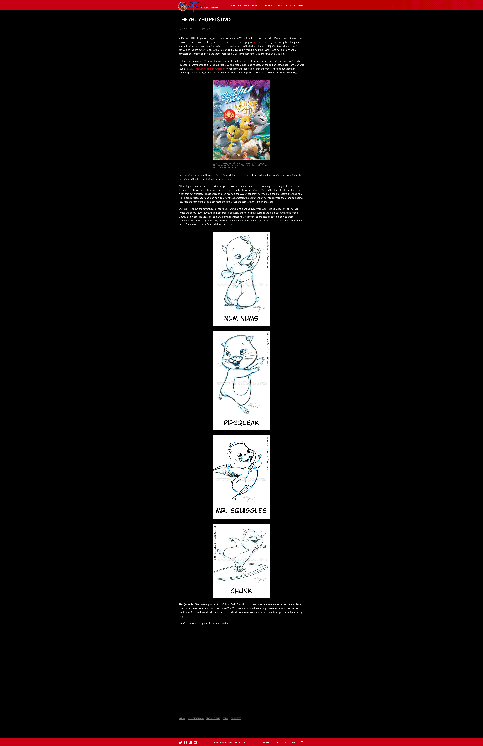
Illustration (243, 5)
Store (294, 742)
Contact (266, 742)
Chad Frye (188, 29)
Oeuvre (277, 742)
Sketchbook (290, 5)
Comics (279, 5)
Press (286, 742)
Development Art (213, 718)
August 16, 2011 (205, 29)
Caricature (268, 5)
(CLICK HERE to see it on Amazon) (206, 69)
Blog (300, 5)
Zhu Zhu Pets (261, 42)
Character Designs (196, 718)
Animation (256, 5)
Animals (182, 718)
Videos (225, 718)
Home (232, 5)
